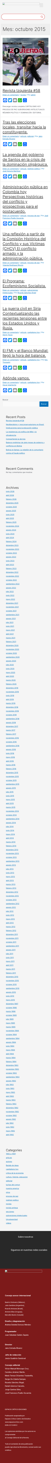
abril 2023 (10, 565)
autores (9, 1162)
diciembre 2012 (12, 892)
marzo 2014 (10, 842)
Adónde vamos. (16, 378)
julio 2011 (9, 954)
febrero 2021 (11, 642)
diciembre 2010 (12, 977)
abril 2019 (10, 699)
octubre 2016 (11, 742)
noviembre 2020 (12, 649)
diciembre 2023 (12, 545)
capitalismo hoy (33, 332)
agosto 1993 (11, 1081)
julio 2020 (10, 665)
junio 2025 (10, 515)
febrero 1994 (11, 1062)
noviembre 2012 (12, 896)
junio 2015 (10, 796)
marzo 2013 (10, 884)
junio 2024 (10, 534)
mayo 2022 (10, 599)
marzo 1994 (10, 1058)
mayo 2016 (10, 757)
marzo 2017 (10, 730)
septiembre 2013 (12, 861)
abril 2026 (10, 495)
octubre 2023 (11, 553)
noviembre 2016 (12, 738)
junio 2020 (10, 669)
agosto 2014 (11, 823)
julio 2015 (9, 792)
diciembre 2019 (12, 688)
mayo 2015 (10, 800)
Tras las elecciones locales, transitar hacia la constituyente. (24, 127)
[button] (41, 5)
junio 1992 (10, 1127)
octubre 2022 (11, 580)
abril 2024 (10, 538)
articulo (23, 136)
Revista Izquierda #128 (15, 421)
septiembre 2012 (12, 904)
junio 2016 (10, 753)
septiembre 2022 (12, 584)
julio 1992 (9, 1123)
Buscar (5, 400)
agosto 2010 (11, 992)
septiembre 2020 (13, 657)
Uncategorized (12, 1219)
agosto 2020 (11, 661)
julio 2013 (9, 869)
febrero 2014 (11, 846)
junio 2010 (10, 996)
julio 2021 (9, 622)
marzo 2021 (10, 638)
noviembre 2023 (12, 549)
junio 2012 (10, 915)
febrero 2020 (11, 684)
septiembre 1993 (12, 1077)
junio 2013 (10, 873)
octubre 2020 (11, 653)
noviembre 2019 (12, 692)
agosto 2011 (10, 950)
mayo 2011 (10, 961)
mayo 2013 (10, 877)
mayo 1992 (10, 1131)
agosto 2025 (11, 511)
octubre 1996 (11, 1008)
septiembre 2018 (12, 719)
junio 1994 (10, 1046)
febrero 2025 (11, 522)
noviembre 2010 (12, 981)
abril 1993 (10, 1096)
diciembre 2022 (12, 572)
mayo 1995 (10, 1023)
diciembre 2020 (12, 645)
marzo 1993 (10, 1100)
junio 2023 (10, 561)
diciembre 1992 (12, 1108)
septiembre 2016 (12, 746)
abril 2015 (10, 803)
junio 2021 (10, 626)
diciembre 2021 (12, 603)
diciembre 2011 (12, 934)
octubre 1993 (11, 1073)
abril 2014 (10, 838)
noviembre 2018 (12, 711)
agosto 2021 (11, 619)
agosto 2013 (11, 865)
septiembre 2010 (12, 988)
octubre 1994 (11, 1035)
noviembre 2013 (12, 853)
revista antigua (12, 1208)
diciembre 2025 (12, 503)
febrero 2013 (11, 888)
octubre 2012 (11, 900)
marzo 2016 (10, 765)
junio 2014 (10, 830)
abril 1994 (10, 1054)
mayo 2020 (10, 672)
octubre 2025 (11, 507)
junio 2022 (10, 595)
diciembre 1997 (12, 1004)
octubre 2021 (11, 611)
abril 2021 (10, 634)
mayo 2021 (10, 630)
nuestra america (12, 1188)
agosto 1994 (11, 1042)
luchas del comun (13, 1185)
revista (23, 95)
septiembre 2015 (12, 784)
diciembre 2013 (12, 850)
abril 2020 (10, 676)
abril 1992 (10, 1135)
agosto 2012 (11, 907)
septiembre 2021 (12, 615)
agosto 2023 (11, 557)
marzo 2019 (10, 703)
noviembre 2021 (12, 607)
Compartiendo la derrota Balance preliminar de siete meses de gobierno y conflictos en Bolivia (25, 442)
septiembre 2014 (12, 819)
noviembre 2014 (12, 811)
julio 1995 (9, 1019)
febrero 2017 (11, 734)
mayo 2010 (10, 1000)
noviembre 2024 (12, 526)
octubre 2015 (11, 780)
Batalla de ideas (12, 1165)
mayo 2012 (10, 919)
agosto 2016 (11, 749)
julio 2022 (10, 592)
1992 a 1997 (11, 1154)
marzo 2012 (10, 927)
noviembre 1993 (12, 1069)
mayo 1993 (10, 1092)
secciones (10, 1212)
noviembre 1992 (12, 1112)
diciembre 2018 (12, 707)
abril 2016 (10, 761)
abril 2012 (10, 923)
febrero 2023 (11, 569)
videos (8, 1223)
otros (8, 1192)
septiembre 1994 (12, 1038)
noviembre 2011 (12, 938)
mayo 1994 (10, 1050)
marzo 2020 (11, 680)
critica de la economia (15, 1173)
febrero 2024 (11, 541)
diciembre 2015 (12, 773)
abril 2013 (10, 880)
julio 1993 (10, 1085)
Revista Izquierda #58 (21, 90)
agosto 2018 (11, 723)
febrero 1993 (11, 1104)
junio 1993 (10, 1088)
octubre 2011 (11, 942)
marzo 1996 (10, 1011)
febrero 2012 (11, 931)
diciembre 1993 (12, 1065)
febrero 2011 (11, 973)
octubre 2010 (11, 984)
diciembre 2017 (12, 726)
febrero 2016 (11, 769)
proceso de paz (33, 216)
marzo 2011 (10, 969)
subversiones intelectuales (16, 1215)
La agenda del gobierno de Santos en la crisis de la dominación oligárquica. (25, 159)
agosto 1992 (11, 1119)
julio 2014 (9, 827)
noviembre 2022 (12, 576)
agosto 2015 (11, 788)
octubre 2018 (11, 715)
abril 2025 (10, 518)
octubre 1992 (11, 1115)
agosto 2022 (11, 588)
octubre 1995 (11, 1015)
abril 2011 (9, 965)
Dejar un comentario (11, 95)
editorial (30, 136)
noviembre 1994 (12, 1031)
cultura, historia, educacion (17, 1177)
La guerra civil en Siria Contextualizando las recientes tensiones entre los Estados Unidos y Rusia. (25, 318)
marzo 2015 (10, 807)
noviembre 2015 (12, 776)
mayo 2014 (10, 834)
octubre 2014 (11, 815)
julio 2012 (9, 911)
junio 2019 (10, 696)
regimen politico (33, 169)
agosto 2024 (11, 530)
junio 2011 (10, 958)
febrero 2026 (11, 499)
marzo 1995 (10, 1027)
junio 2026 (10, 491)
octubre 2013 (11, 857)
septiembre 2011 (12, 946)
